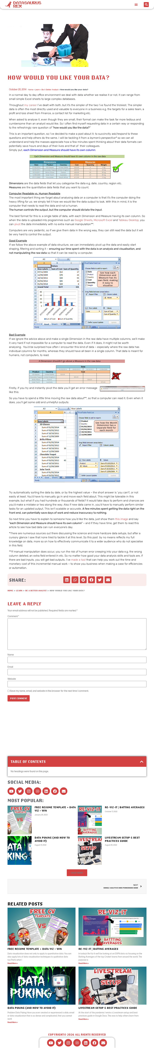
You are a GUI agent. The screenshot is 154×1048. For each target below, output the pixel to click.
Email (10, 667)
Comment (13, 616)
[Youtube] (11, 791)
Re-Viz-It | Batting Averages (125, 807)
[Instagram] (28, 791)
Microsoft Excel (103, 220)
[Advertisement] (77, 732)
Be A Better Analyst (50, 89)
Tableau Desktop (129, 220)
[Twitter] (20, 791)
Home (30, 89)
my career (30, 105)
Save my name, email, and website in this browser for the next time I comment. (49, 691)
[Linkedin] (46, 791)
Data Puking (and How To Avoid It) (32, 1007)
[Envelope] (63, 791)
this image (121, 519)
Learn (37, 89)
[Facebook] (55, 791)
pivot (17, 224)
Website (12, 679)
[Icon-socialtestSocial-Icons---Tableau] (37, 791)
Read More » (13, 963)
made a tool (78, 559)
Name (11, 655)
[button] (136, 4)
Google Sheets (83, 220)
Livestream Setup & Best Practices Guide (122, 839)
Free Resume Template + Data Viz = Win (35, 948)
